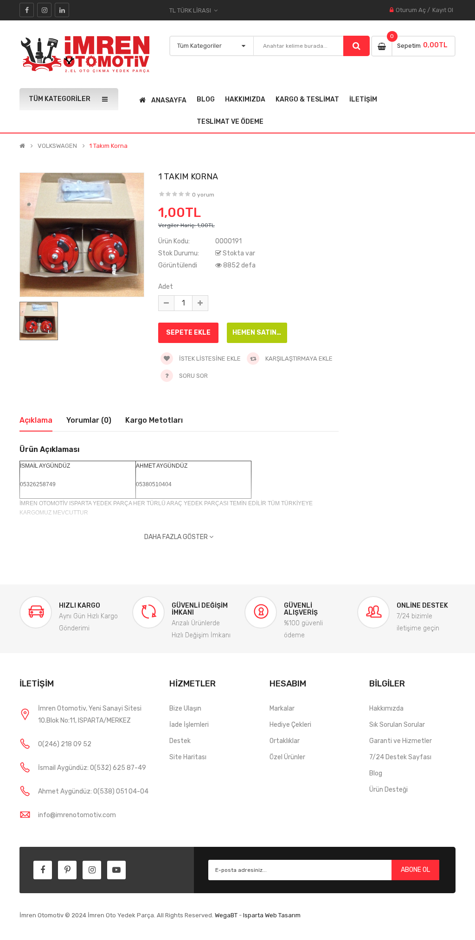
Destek (180, 741)
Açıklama (35, 420)
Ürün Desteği (388, 790)
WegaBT (226, 915)
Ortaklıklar (285, 741)
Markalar (282, 708)
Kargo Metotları (154, 420)
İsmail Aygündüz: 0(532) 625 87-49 (92, 768)
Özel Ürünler (287, 757)
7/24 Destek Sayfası (400, 757)
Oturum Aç (411, 9)
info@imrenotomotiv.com (77, 815)
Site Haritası (187, 757)
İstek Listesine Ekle (209, 358)
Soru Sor (193, 375)
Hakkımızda (386, 708)
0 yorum (203, 194)
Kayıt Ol (442, 9)
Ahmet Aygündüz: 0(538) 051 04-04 (93, 791)
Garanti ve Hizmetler (400, 741)
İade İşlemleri (189, 725)
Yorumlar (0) (88, 420)
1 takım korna (109, 146)
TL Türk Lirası (191, 10)
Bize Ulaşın (185, 708)
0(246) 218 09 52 (64, 744)
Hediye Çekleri (290, 725)
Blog (375, 773)
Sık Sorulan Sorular (397, 725)
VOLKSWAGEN (57, 146)
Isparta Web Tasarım (272, 915)
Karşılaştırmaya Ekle (298, 358)
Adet (165, 287)
